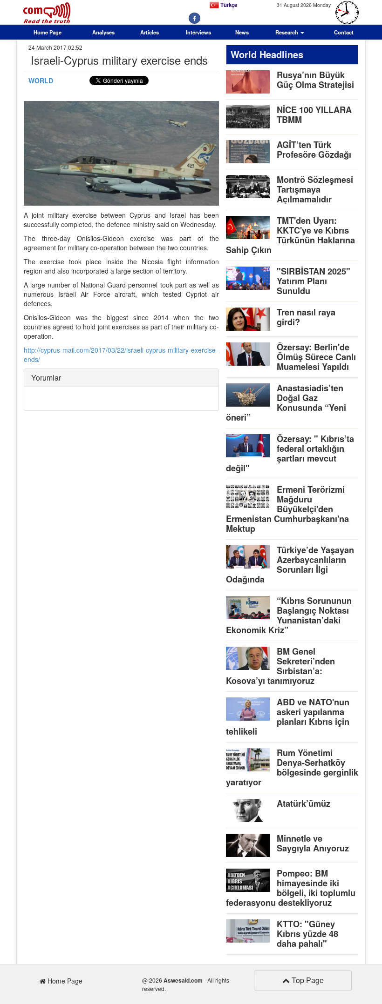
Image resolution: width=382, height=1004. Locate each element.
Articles (149, 32)
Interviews (198, 32)
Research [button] (287, 32)
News (242, 32)
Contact (344, 32)
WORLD (40, 80)
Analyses (103, 32)
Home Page (47, 32)
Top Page (307, 980)
